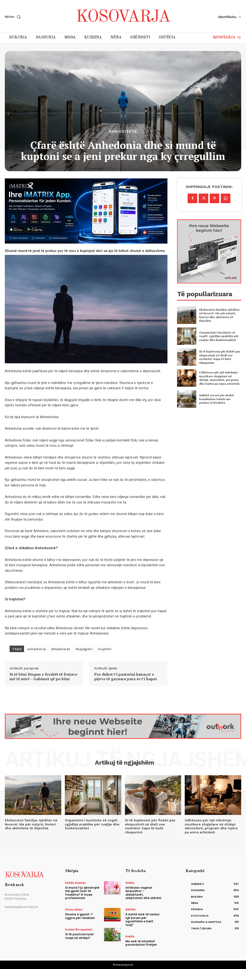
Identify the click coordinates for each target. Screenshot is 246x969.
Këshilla (130, 882)
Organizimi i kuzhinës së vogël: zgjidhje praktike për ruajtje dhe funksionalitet (219, 336)
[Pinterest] (214, 198)
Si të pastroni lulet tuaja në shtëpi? (79, 936)
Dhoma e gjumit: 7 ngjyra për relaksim (80, 916)
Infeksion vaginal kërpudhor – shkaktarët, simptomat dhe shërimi (143, 893)
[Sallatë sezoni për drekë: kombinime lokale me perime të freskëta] (186, 399)
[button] (14, 17)
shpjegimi (84, 649)
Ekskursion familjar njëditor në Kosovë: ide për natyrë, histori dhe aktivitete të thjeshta (219, 315)
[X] (203, 198)
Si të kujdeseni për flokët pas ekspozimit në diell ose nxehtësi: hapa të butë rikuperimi (219, 357)
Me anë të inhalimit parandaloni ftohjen (141, 943)
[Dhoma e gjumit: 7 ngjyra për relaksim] (112, 914)
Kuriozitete (123, 131)
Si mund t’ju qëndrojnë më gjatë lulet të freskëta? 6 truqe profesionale (82, 893)
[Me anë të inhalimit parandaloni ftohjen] (172, 941)
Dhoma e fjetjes (73, 909)
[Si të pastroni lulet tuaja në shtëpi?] (112, 934)
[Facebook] (192, 198)
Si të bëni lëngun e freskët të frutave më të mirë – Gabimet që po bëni (43, 676)
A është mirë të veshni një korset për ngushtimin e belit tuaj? (142, 919)
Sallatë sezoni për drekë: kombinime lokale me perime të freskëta (216, 398)
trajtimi (104, 649)
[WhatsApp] (225, 198)
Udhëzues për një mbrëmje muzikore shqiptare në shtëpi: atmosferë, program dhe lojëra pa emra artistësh (219, 378)
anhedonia (36, 649)
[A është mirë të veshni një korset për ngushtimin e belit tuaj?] (172, 914)
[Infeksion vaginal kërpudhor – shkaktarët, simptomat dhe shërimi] (172, 887)
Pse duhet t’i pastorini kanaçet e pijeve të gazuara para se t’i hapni (125, 676)
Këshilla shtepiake (75, 882)
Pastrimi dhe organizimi (78, 929)
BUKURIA (130, 909)
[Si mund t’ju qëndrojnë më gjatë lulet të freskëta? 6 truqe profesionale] (112, 887)
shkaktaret (60, 649)
